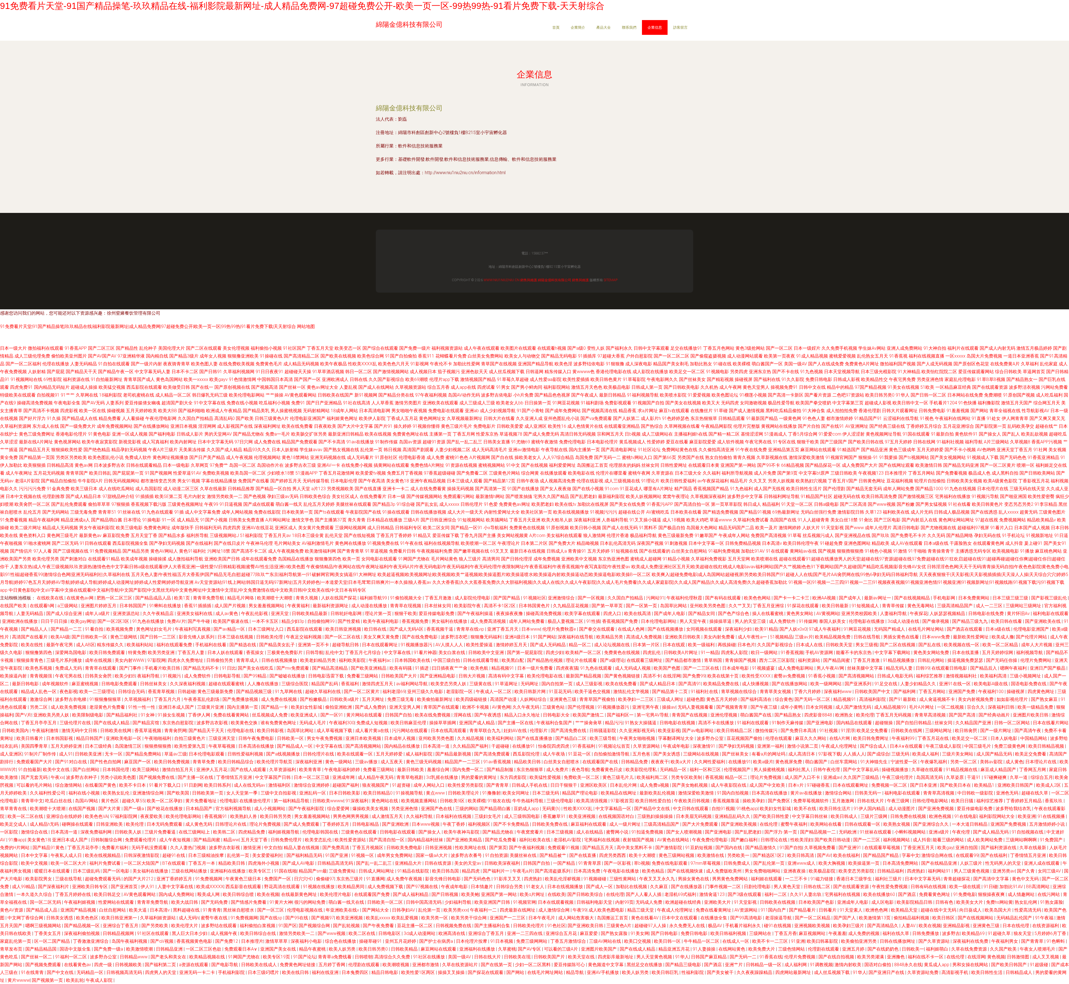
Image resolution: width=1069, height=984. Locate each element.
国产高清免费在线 (569, 730)
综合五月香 (438, 387)
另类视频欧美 (340, 488)
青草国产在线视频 (499, 363)
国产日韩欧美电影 (681, 387)
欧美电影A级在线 (991, 683)
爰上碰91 (1033, 543)
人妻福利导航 (894, 613)
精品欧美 (880, 543)
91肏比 (866, 520)
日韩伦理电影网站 (930, 800)
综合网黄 (530, 473)
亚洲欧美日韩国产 (1015, 785)
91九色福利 (741, 488)
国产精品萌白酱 (106, 520)
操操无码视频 (460, 488)
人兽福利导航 (615, 520)
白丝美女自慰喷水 (562, 761)
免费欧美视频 (215, 473)
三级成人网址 (671, 699)
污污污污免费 (32, 488)
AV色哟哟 (986, 449)
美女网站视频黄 (512, 535)
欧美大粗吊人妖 (557, 520)
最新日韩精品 (612, 395)
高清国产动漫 (504, 699)
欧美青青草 (310, 769)
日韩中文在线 (812, 387)
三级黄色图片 (1052, 512)
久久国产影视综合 (386, 379)
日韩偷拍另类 (220, 660)
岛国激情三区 (129, 746)
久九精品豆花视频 (571, 605)
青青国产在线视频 (690, 715)
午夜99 (211, 504)
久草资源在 (662, 473)
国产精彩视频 (720, 379)
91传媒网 (808, 621)
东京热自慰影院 (178, 722)
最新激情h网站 (489, 496)
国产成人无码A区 (407, 629)
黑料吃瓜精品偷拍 (783, 410)
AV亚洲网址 (856, 426)
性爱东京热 (487, 434)
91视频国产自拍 (648, 402)
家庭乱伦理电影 (960, 379)
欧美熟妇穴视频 (811, 481)
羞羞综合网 (438, 769)
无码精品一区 (674, 769)
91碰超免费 (831, 543)
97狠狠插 (120, 504)
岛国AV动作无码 (464, 395)
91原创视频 (557, 527)
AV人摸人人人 (449, 644)
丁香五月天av (277, 535)
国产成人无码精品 (548, 644)
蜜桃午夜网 (639, 473)
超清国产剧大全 (177, 402)
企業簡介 (578, 27)
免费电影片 (484, 426)
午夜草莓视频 (222, 746)
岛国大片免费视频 (984, 356)
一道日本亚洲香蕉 (1021, 356)
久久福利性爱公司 (48, 793)
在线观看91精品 (104, 559)
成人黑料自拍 (1005, 473)
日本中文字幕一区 (706, 543)
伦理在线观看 (779, 738)
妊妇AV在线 (516, 730)
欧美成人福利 (926, 754)
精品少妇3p (293, 621)
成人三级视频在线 (622, 481)
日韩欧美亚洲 (89, 754)
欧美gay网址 (82, 621)
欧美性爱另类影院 (466, 785)
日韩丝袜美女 (154, 683)
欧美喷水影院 (673, 395)
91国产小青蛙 (530, 410)
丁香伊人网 (199, 715)
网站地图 (306, 326)
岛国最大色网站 (701, 527)
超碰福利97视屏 (973, 527)
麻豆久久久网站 (811, 738)
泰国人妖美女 (833, 621)
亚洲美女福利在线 (195, 613)
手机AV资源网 (819, 652)
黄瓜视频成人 (632, 441)
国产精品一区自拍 (273, 488)
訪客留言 (680, 27)
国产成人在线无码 (620, 527)
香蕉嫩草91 (555, 816)
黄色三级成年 (902, 449)
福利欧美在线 (896, 512)
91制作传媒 (386, 441)
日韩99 (923, 668)
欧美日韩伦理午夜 (801, 543)
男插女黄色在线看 (901, 637)
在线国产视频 (82, 808)
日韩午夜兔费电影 (256, 738)
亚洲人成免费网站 (904, 348)
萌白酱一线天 (289, 504)
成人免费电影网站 (796, 668)
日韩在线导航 (867, 637)
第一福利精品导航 (292, 800)
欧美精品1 (985, 785)
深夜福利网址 (267, 426)
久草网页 (200, 465)
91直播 (978, 418)
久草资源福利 (283, 769)
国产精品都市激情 (683, 660)
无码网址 (530, 683)
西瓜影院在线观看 (144, 387)
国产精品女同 (702, 613)
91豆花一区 (580, 754)
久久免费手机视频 (839, 348)
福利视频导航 (1030, 652)
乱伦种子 (148, 348)
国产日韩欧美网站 (1037, 473)
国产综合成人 (874, 746)
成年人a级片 (98, 613)
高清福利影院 (873, 699)
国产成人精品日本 (83, 496)
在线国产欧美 (14, 605)
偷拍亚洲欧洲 (339, 707)
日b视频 (633, 434)
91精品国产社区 (816, 496)
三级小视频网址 (1026, 676)
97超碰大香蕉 (611, 356)
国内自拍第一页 (557, 683)
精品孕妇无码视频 (129, 449)
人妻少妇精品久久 (918, 683)
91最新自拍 (942, 434)
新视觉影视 (130, 441)
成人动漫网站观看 (745, 356)
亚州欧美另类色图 (708, 605)
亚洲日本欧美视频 (363, 738)
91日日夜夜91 (269, 371)
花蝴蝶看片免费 (451, 356)
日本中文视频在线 (23, 496)
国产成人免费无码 (541, 434)
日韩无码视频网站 (121, 481)
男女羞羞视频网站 (267, 605)
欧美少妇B (125, 676)
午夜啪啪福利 (158, 738)
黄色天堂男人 (756, 387)
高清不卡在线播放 (716, 722)
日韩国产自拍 (399, 715)
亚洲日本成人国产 (176, 707)
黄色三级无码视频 (424, 761)
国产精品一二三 (67, 629)
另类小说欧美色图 (118, 777)
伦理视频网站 (267, 457)
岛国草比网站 (674, 605)
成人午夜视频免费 (286, 551)
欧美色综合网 (370, 356)
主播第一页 (440, 434)
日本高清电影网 (374, 410)
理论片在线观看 (582, 660)
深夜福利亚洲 (587, 520)
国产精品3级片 (183, 356)
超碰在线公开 (631, 512)
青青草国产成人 (139, 379)
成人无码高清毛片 (489, 449)
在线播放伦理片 (255, 800)
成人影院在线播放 (650, 371)
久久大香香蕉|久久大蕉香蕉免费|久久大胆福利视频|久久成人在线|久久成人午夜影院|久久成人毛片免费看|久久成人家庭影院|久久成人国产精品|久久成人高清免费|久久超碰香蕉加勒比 (609, 582)
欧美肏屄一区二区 (32, 504)
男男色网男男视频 (351, 816)
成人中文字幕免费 (202, 512)
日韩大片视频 (472, 676)
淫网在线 (462, 715)
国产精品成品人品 (153, 598)
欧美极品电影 (617, 387)
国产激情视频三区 (916, 496)
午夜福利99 (904, 738)
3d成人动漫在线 (903, 621)
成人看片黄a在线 (372, 730)
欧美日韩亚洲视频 (343, 629)
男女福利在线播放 (449, 621)
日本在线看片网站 (1050, 722)
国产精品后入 (984, 668)
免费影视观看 (618, 402)
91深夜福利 (357, 800)
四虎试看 (486, 387)
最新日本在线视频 (527, 551)
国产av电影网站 (698, 730)
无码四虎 (730, 402)
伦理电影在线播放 (867, 621)
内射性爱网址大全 (502, 512)
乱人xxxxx (1009, 512)
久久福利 (711, 473)
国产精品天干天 (81, 371)
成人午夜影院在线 (729, 785)
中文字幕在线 (398, 652)
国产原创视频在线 (232, 387)
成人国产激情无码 (853, 707)
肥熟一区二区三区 (115, 598)
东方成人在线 (45, 426)
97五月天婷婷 (898, 441)
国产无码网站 (55, 512)
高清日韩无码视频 (578, 434)
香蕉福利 (350, 683)
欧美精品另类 (610, 637)
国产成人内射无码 (997, 348)
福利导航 (974, 441)
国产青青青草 (350, 551)
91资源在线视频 (461, 465)
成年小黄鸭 (792, 707)
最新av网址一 (878, 598)
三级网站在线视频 (701, 754)
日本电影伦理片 (602, 441)
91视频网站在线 (26, 379)
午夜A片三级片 (163, 449)
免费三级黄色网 (1010, 746)
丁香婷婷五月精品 (1024, 800)
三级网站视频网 (350, 527)
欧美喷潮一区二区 (478, 543)
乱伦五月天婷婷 (319, 504)
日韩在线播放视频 (428, 512)
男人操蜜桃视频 (286, 410)
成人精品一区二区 (173, 395)
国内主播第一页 (584, 449)
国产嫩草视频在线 (471, 551)
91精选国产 (848, 449)
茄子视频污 (449, 371)
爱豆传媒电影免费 (437, 613)
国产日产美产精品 (207, 457)
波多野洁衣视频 (1024, 387)
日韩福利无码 (208, 527)
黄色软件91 (966, 434)
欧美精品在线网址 (619, 793)
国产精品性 (127, 348)
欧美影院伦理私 (642, 769)
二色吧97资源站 (848, 395)
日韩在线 (358, 379)
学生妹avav (311, 449)
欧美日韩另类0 (879, 395)
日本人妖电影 (1004, 738)
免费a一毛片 (277, 434)
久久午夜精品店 (159, 613)
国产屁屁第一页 (128, 473)
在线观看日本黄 (703, 465)
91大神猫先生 (874, 761)
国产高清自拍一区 (692, 504)
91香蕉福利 (584, 746)
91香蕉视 (898, 356)
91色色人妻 (813, 418)
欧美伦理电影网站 (246, 395)
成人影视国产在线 (235, 426)
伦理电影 (228, 800)
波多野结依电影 (589, 363)
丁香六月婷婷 (808, 691)
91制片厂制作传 (40, 754)
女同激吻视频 (753, 402)
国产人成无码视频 (934, 363)
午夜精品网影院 (716, 426)
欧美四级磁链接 (472, 699)
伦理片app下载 (444, 379)
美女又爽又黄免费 (381, 637)
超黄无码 (1029, 512)
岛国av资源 (410, 441)
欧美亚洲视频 (583, 816)
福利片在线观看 (963, 348)
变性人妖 (596, 348)
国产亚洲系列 (858, 683)
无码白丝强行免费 (818, 512)
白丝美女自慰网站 (689, 551)
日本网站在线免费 (965, 395)
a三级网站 (68, 605)
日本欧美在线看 (686, 512)
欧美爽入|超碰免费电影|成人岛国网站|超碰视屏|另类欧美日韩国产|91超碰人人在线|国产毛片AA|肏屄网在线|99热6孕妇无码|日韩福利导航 (785, 574)
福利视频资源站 (447, 348)
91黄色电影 (99, 434)
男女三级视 (866, 644)
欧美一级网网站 (826, 683)
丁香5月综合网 (802, 434)
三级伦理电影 (560, 800)
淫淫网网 (207, 426)
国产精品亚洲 (874, 449)
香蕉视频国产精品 (711, 488)
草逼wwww (721, 520)
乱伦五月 (32, 512)
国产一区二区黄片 (998, 465)
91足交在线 (886, 683)
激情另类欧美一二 (224, 496)
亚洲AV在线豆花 (258, 527)
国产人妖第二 (626, 418)
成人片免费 (765, 473)
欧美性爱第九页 (190, 746)
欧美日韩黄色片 (987, 504)
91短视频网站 (471, 520)
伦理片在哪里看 (611, 473)
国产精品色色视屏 (552, 395)
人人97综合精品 (558, 457)
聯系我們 (629, 27)
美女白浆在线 (452, 652)
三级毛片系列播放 (64, 660)
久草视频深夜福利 (708, 496)
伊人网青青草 (1015, 418)
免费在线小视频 (242, 402)
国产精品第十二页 (670, 691)
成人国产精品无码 (994, 754)
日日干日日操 (54, 621)
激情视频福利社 (962, 676)
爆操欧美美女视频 (370, 808)
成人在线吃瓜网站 (116, 488)
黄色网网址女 (432, 418)
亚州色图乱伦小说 (561, 418)
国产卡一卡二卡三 (792, 598)
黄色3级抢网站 (750, 348)
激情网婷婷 (790, 527)
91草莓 (794, 535)
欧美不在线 (805, 808)
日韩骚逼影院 (603, 730)
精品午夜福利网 (44, 520)
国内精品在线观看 (854, 722)
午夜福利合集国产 (554, 722)
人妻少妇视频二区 (452, 449)
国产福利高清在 (757, 699)
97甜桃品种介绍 (118, 496)
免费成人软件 (138, 457)
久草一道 (1019, 777)
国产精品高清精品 (330, 668)
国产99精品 (256, 676)
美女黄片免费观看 (316, 527)
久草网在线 (87, 395)
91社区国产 (294, 348)
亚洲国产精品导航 (535, 363)
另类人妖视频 (781, 481)
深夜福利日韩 (1002, 707)
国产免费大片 (562, 543)
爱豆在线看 (677, 441)
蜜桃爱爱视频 (842, 356)
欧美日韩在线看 (1007, 621)
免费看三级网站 (363, 676)
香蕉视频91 (216, 816)
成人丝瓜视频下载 (506, 371)
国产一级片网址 (996, 730)
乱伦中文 (334, 652)
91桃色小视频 (878, 551)
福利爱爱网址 (562, 465)
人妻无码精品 (83, 363)
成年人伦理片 (878, 527)
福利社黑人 (799, 769)
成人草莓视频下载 (335, 730)
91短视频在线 (624, 551)
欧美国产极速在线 (231, 621)
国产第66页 (664, 457)
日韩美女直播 (496, 441)
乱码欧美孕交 (1020, 426)
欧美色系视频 (39, 668)
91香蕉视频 (792, 652)
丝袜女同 (650, 465)
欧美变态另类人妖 (449, 683)
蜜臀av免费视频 (790, 676)
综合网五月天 (1046, 402)
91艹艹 (68, 395)
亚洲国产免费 (962, 691)
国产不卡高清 (331, 441)
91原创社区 (386, 457)
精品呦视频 (588, 543)
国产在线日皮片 (229, 543)
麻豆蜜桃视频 (85, 683)
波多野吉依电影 (496, 395)
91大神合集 (813, 410)
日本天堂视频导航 (842, 371)
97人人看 (42, 551)
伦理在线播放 (55, 363)
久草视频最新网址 (464, 418)
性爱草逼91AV (187, 473)
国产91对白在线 (71, 761)
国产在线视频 (534, 465)
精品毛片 (739, 481)
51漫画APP (306, 473)
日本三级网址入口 (266, 629)
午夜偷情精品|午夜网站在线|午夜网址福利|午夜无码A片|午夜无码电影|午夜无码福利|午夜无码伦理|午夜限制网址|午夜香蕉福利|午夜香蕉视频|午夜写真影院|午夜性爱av (468, 566)
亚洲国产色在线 (437, 808)
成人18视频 (673, 520)
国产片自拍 (809, 426)
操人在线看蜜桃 (768, 613)
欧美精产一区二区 (583, 652)
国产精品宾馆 (146, 722)
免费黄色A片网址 (862, 363)
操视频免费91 (784, 387)
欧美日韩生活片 (835, 808)
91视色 (927, 418)
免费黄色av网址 (514, 504)
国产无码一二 (607, 457)
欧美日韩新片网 (530, 691)
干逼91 (974, 777)
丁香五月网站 (921, 473)
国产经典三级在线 (887, 426)
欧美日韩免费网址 (871, 738)
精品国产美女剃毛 (671, 363)
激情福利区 (280, 785)
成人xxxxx (449, 504)
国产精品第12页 (499, 481)
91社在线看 (959, 504)
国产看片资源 (818, 395)
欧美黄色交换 (245, 722)
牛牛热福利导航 (528, 800)
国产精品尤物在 (248, 434)
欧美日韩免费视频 (172, 761)
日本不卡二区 (184, 371)
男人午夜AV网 (831, 668)
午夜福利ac (381, 660)
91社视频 (829, 730)
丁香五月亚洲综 (769, 605)
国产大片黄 (110, 808)
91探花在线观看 (803, 605)
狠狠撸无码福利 (486, 637)
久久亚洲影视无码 (637, 730)
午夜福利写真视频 (193, 629)
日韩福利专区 (408, 527)
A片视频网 (479, 457)
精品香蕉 (627, 410)
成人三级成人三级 (477, 402)
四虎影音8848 (818, 715)
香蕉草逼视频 (148, 730)
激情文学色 (302, 520)
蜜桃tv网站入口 (637, 457)
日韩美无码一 (868, 793)
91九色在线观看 (157, 512)
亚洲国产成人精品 (477, 722)
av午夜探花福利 (713, 481)
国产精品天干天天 (206, 730)
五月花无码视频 (49, 473)
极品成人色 (979, 473)
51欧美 (927, 387)
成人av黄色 (227, 613)
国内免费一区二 (468, 769)
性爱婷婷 (656, 441)
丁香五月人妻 (191, 652)
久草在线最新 (213, 488)
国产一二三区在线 (701, 668)
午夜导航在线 (554, 449)
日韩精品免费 (635, 761)
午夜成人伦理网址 (839, 746)
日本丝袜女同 (438, 605)
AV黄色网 (501, 707)
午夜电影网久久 (662, 379)
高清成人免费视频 (644, 637)
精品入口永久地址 (522, 715)
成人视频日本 (423, 371)
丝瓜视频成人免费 (270, 715)
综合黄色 (784, 699)
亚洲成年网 (344, 777)
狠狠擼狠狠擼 (850, 551)
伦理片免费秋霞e (559, 629)
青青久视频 (744, 457)
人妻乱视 (348, 387)
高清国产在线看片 (30, 637)
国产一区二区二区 (671, 356)
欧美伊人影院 (372, 418)
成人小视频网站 (270, 808)
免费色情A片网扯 (427, 465)
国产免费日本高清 (799, 730)
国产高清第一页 (490, 488)
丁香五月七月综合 (363, 652)
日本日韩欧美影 (345, 793)
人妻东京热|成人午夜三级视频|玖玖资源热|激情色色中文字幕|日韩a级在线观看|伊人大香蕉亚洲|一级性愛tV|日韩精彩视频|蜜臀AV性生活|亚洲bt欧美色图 (157, 566)
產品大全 (603, 27)
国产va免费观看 (596, 418)
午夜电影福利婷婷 (342, 769)
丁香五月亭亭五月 (39, 722)
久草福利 (1030, 363)
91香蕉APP (76, 348)
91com (612, 488)
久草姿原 (955, 777)
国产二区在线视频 (898, 644)
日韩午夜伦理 (827, 769)
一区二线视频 (951, 707)
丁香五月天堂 (320, 348)
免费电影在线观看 (446, 410)
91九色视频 (811, 371)
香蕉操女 (255, 652)
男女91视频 (188, 481)
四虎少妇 (554, 652)
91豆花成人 (631, 488)
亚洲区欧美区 (594, 785)
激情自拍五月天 (178, 769)
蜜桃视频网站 (491, 465)
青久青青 (357, 520)
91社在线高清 (356, 402)
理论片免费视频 (766, 777)
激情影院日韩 (850, 512)
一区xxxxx (955, 356)
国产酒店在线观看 (965, 629)
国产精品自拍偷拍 (59, 481)
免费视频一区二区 (889, 785)
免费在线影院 (267, 512)
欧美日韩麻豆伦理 (409, 722)
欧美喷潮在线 (764, 559)
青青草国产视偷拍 (597, 699)
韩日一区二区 (358, 371)
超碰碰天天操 (298, 371)
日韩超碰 (186, 691)
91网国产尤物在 (414, 559)
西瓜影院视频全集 (130, 543)
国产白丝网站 (86, 769)
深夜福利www (838, 691)
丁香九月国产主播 (478, 535)
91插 (179, 512)
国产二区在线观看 (204, 348)
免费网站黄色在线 (679, 449)
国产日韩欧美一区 (90, 637)
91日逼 (1061, 535)
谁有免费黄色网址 (279, 722)
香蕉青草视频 (162, 691)
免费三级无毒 (401, 699)
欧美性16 (557, 426)
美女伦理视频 (236, 348)
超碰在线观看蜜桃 (227, 683)
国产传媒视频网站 (424, 496)
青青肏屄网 (175, 730)
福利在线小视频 (84, 793)
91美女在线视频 (903, 387)
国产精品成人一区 (295, 746)
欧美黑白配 (513, 660)
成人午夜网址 (19, 473)
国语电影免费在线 (1029, 683)
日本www (530, 629)
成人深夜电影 (638, 363)
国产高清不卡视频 (41, 410)
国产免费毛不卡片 (908, 535)
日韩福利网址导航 (782, 496)
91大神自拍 (934, 348)
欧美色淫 (563, 363)
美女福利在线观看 (564, 535)
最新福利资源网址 (331, 605)
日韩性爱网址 (673, 465)
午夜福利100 (991, 691)
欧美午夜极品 (333, 363)
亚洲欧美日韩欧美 (683, 637)
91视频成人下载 (983, 457)
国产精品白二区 (571, 738)
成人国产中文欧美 (767, 785)
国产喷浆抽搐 (519, 496)
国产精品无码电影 (559, 356)
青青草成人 (247, 660)
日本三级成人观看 (464, 481)
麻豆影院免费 (116, 535)
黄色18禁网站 (295, 457)
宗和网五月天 (610, 434)
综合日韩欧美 (1008, 371)
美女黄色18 (397, 481)
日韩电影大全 (557, 715)
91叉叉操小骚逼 (645, 520)
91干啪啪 (917, 551)
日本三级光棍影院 (878, 371)
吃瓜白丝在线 (59, 800)
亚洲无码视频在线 (328, 457)
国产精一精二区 (724, 434)
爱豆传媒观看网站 (976, 371)
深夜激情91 (705, 746)
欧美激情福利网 (320, 551)
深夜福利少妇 (739, 629)
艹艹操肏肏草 (589, 722)
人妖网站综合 (534, 699)
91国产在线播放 (523, 488)
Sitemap (610, 280)
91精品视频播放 (899, 660)
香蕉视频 (714, 777)
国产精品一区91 (466, 527)
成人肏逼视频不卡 (937, 699)
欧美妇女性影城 (307, 707)
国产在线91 (832, 426)
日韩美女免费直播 (246, 520)
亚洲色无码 (1007, 793)
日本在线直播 (966, 652)
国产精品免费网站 (144, 754)
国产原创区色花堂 (971, 363)
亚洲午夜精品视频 (428, 481)
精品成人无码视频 (60, 527)
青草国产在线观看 (441, 707)
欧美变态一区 (348, 348)
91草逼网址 (507, 683)
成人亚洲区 (535, 426)
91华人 (902, 395)
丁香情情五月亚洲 (234, 777)
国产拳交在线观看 (597, 629)
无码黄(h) (552, 808)
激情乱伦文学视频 (631, 691)
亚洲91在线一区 (955, 683)
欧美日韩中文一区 (910, 402)
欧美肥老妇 (542, 504)
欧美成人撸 (1003, 637)
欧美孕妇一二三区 (636, 699)
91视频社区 (534, 598)
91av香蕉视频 (497, 761)
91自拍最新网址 (106, 379)
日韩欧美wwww (328, 800)
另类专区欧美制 (687, 777)
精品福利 (771, 504)
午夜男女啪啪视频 (637, 738)
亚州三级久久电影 (425, 691)
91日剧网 (193, 785)
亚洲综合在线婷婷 (64, 816)
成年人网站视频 (237, 512)
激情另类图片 (408, 402)
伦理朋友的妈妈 (624, 465)
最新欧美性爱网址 (971, 637)
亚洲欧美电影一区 (124, 738)
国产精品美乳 (256, 410)
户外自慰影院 (639, 356)
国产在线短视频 (359, 535)
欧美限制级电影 (88, 715)
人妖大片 (811, 527)
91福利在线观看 (753, 722)
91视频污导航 (985, 496)
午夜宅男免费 (902, 379)
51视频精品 (781, 637)
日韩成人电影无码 (895, 676)
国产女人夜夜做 (555, 488)
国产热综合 (652, 426)
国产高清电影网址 (619, 449)
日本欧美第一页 (297, 512)
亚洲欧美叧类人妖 (51, 715)
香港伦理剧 (870, 410)
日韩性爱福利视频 (245, 754)
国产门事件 (131, 668)
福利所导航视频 (737, 473)
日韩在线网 (924, 441)
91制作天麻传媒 (788, 722)
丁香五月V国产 (842, 481)
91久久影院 (792, 379)
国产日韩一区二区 (928, 395)
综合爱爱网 (338, 808)
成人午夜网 (730, 387)
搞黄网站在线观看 (391, 465)
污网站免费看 (1054, 387)
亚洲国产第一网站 (738, 465)
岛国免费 (584, 457)
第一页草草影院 (726, 504)
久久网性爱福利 (710, 761)
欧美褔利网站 (501, 738)
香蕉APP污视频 (1046, 441)
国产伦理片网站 (1032, 637)
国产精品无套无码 (864, 488)
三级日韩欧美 (843, 473)
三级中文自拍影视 (279, 793)
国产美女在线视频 (683, 402)
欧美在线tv (565, 504)
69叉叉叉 (499, 551)
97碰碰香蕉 (819, 785)
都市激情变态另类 (158, 481)
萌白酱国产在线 (756, 715)
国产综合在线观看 (380, 348)
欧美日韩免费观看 (107, 652)
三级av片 (804, 637)
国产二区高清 (853, 504)
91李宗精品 (1045, 504)
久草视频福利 (138, 699)
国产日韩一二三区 (158, 637)
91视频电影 (717, 371)
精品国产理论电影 (580, 793)
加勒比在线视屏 (593, 504)
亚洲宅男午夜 (646, 707)
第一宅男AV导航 (653, 715)
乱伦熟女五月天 (872, 356)
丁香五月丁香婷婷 (394, 535)
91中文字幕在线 (209, 402)
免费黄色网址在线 (410, 434)
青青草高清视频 (930, 715)
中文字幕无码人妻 (152, 371)
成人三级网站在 (657, 434)
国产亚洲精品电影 (438, 676)
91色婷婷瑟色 (675, 418)
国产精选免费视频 (720, 512)
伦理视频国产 (738, 769)
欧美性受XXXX (757, 676)
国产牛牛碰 (199, 621)
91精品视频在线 (962, 769)
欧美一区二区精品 (1000, 644)
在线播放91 (524, 746)
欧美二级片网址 (25, 527)
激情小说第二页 (803, 746)
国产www (854, 527)
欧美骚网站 (497, 520)
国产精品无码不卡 (201, 668)
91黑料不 (648, 527)
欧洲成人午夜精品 (224, 410)
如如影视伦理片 (1013, 699)
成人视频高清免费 (557, 481)
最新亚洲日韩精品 (346, 434)
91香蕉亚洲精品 (1043, 457)
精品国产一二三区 (463, 761)
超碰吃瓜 (1058, 434)
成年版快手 (182, 527)
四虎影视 (69, 410)
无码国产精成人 (890, 629)
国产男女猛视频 (931, 504)
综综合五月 (1042, 777)
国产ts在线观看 (329, 512)
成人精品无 (188, 520)
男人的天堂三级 (751, 621)
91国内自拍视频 (733, 793)
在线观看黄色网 (988, 543)
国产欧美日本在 (956, 785)
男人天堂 (301, 488)
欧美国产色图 (667, 668)
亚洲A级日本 (518, 637)
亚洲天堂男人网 (405, 707)
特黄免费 (137, 652)
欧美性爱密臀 (1041, 496)
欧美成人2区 (1049, 785)
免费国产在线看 (253, 481)
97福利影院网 (124, 816)
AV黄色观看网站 (301, 395)
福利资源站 (809, 660)
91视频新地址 (1039, 535)
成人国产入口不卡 (802, 777)
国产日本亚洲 (924, 785)
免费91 (298, 402)
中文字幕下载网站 (893, 652)
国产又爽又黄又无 (1047, 418)
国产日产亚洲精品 (324, 402)
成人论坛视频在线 (612, 644)
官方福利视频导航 (233, 808)
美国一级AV (795, 363)
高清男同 (491, 559)
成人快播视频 (756, 683)
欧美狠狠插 (34, 465)
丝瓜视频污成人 (818, 535)
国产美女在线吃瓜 (256, 668)
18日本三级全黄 (308, 535)
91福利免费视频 (724, 551)
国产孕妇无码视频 (167, 543)
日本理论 (132, 520)
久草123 (873, 512)
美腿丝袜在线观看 (353, 504)
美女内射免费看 (719, 637)
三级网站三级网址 (1024, 605)
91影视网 (419, 363)
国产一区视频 (591, 598)
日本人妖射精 (285, 449)
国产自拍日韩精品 (914, 722)
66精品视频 (792, 465)
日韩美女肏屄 (99, 676)
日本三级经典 (99, 746)
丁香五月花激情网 (336, 473)
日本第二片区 (534, 543)
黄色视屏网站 (67, 441)
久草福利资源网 (15, 426)
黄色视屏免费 (789, 761)
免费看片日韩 (402, 551)
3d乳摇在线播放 (442, 777)
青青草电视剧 (410, 777)
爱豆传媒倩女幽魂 (142, 402)
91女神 (148, 715)
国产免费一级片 (414, 348)
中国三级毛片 (978, 746)
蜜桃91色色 (456, 457)
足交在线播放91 (686, 348)
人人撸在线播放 (263, 683)
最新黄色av (90, 535)
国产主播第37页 (331, 520)
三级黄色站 (554, 707)
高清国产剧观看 (418, 449)
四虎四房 (232, 527)
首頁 (556, 27)
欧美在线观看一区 (355, 754)
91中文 (513, 465)
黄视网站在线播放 (779, 426)
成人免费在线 (267, 441)
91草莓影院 (634, 379)
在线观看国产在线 (600, 761)
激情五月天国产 (1016, 402)
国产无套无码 (35, 777)
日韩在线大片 (871, 800)
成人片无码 (922, 512)
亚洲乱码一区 (313, 793)
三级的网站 (466, 808)
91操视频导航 (410, 793)
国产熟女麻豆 (1045, 699)
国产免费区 (779, 800)
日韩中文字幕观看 (651, 348)
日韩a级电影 (826, 504)
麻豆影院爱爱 (702, 441)
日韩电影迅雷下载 (326, 676)
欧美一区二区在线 (26, 816)
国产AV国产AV (102, 356)
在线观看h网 (42, 605)
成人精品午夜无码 (376, 777)
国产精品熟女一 (1022, 379)
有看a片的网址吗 (769, 754)
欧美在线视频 (378, 434)
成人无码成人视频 (633, 668)
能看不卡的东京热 (854, 652)
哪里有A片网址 (658, 488)
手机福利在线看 (211, 644)
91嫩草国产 (706, 535)
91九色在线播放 (148, 621)
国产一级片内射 (146, 363)
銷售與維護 (528, 280)
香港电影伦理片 (71, 434)
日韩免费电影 (932, 410)
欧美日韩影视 (271, 730)
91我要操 (888, 457)
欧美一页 (351, 559)
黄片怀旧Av (1019, 613)
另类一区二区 (964, 761)
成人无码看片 (360, 457)
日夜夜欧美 (325, 426)
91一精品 (710, 652)
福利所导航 (197, 535)
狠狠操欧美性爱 (66, 449)
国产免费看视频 (951, 473)
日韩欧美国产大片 (399, 676)
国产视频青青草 (732, 707)
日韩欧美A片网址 (681, 652)
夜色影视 (68, 691)
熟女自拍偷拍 (718, 457)
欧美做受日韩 (176, 387)
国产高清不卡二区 (249, 551)
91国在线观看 (916, 434)
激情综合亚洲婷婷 (312, 785)
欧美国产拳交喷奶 (813, 402)
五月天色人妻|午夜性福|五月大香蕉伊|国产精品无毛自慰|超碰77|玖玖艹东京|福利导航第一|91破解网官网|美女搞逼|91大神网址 (253, 574)
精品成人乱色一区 (39, 691)
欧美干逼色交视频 (593, 691)
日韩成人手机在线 (530, 785)
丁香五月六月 (168, 699)
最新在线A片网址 (36, 441)
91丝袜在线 (128, 512)
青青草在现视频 (406, 605)
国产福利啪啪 (191, 410)
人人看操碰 (133, 418)
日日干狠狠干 (564, 785)
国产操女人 (990, 434)
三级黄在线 (481, 683)
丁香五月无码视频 (894, 715)
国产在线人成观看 (249, 769)
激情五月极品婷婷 (1034, 348)
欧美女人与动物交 (522, 356)
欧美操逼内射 (14, 676)
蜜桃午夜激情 (544, 441)
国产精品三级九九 (970, 621)
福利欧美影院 (353, 660)
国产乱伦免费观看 (69, 504)
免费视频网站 (1012, 520)
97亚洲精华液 (131, 356)
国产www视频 (882, 504)
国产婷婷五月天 (285, 481)
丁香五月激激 (439, 598)
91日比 (229, 668)
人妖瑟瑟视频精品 (948, 613)
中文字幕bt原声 (814, 473)
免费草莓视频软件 (811, 800)
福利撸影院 (989, 402)
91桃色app (747, 808)
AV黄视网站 (827, 613)
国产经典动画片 (995, 715)
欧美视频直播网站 (419, 800)
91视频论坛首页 (614, 746)
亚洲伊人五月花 (212, 769)
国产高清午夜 (1028, 730)
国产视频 (827, 551)
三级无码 (900, 754)
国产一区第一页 (642, 605)
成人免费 (435, 457)
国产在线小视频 (588, 488)
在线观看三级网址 (645, 660)
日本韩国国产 (133, 605)
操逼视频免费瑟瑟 (965, 660)
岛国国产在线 (783, 520)
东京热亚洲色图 (613, 559)
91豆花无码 (561, 691)
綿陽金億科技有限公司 (409, 108)
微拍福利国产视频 (898, 363)
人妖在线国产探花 (339, 598)
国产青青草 (498, 785)
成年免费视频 (546, 559)
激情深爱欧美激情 (806, 457)
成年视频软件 (56, 683)
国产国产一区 (307, 379)
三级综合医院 (295, 683)
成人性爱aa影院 (546, 379)
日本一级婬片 (807, 348)
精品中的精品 (840, 387)
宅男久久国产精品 (551, 496)
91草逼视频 (376, 551)
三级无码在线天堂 (1027, 488)
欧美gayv (218, 379)
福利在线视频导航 (442, 543)
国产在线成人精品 (112, 722)
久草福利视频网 (238, 371)
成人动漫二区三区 (181, 488)
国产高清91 (689, 683)
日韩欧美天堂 (840, 644)
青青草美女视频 (776, 691)
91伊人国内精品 (870, 808)
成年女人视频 (213, 356)
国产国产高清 (963, 715)
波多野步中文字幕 (745, 496)
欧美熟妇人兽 (244, 816)
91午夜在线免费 (751, 449)
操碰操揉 (157, 559)
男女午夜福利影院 (97, 527)
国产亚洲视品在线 (853, 535)
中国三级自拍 (447, 660)
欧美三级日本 (84, 488)
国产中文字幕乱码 (861, 769)
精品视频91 (503, 668)
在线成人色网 (632, 629)
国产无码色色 (1013, 457)
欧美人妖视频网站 (643, 496)
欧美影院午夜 (468, 605)
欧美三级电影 (129, 527)
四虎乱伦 (652, 652)
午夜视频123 (871, 473)
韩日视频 (392, 449)
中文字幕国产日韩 (273, 777)
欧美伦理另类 (45, 559)
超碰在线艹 (1046, 426)
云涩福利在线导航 (901, 418)
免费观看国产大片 (34, 761)
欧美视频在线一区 (962, 644)
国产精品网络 (959, 535)
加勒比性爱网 (466, 363)
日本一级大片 (13, 348)
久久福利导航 (420, 816)
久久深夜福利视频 (188, 683)
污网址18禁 (218, 551)
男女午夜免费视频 (325, 738)
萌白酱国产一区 (767, 363)
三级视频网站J (224, 535)
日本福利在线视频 (454, 816)
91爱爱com (829, 434)
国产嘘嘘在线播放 (287, 676)
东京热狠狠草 (703, 418)
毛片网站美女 (287, 543)
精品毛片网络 (241, 598)
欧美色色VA (96, 816)
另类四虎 (739, 371)
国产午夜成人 (584, 395)
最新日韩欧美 (411, 769)
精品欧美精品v (1041, 520)
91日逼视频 (230, 504)
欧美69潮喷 (416, 379)
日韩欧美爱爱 (510, 426)
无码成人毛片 (313, 722)
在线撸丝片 (701, 410)
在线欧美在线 (51, 598)
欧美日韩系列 (218, 785)
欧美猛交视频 (112, 387)
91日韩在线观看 (95, 543)
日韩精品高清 (60, 465)
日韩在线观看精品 (144, 465)
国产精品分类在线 (396, 395)
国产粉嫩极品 (314, 699)
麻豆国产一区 (138, 761)
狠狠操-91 (868, 457)
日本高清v (772, 543)
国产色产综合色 (734, 613)
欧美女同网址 (516, 793)
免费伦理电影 (572, 441)
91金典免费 (58, 488)
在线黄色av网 (81, 598)
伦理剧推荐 (53, 496)
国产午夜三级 (764, 707)
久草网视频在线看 (682, 426)
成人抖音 (1014, 543)
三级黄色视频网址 (185, 504)
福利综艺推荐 (930, 676)
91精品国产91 (868, 418)
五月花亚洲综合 (958, 426)
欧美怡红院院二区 (939, 371)
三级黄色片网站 (504, 473)
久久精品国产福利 (471, 746)
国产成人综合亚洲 (64, 613)
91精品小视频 (676, 559)
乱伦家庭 (1049, 363)
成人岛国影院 (148, 488)
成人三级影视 (590, 683)
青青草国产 (77, 473)
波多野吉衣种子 (82, 777)
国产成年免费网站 (563, 410)
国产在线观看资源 (990, 387)
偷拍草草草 (99, 504)
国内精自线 (157, 356)
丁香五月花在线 (934, 738)
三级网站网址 (939, 730)
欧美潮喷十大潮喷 (275, 598)
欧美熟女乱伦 (117, 793)
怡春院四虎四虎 (554, 746)
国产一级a (134, 808)
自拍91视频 (723, 808)
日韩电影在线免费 (986, 613)
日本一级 (396, 496)
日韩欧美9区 (453, 800)
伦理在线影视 (590, 481)
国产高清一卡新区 (785, 395)
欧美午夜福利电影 (381, 621)
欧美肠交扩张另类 (309, 434)
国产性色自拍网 (106, 761)
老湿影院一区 (460, 691)
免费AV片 (176, 621)
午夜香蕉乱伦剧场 (202, 699)
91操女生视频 (172, 715)
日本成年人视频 (400, 738)
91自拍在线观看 (114, 363)
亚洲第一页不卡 (314, 644)
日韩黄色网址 (872, 481)
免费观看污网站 (458, 496)
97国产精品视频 (870, 387)
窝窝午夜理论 (676, 496)
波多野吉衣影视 (213, 722)
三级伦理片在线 (76, 722)
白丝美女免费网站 (485, 356)
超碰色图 (695, 699)
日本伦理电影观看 (207, 754)
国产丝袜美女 (692, 379)
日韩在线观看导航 (481, 660)
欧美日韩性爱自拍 (653, 800)
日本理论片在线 (1041, 761)
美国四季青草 (35, 746)
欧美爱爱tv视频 (370, 473)
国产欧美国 (178, 793)
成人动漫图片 (902, 808)
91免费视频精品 (105, 551)
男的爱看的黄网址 (479, 777)
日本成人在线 (810, 644)
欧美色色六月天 (393, 363)
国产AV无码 (93, 402)
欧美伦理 (865, 715)
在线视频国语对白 (617, 816)
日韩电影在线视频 (677, 722)
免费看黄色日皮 (607, 769)
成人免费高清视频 (488, 621)
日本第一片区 (647, 644)
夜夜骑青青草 (176, 363)
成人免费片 (558, 769)
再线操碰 (726, 644)
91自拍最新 (29, 769)
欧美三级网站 (146, 769)
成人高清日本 (802, 754)
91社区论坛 (649, 449)
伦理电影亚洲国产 (307, 418)
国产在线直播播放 (535, 738)
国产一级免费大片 (78, 426)
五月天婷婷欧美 (141, 410)
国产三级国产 (833, 441)
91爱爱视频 (699, 395)
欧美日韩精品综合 (236, 761)
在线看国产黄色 (101, 785)
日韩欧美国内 (16, 730)
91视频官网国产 (841, 457)
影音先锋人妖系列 (197, 637)
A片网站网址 (277, 520)
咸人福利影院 (419, 754)
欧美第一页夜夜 (779, 356)
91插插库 (587, 356)
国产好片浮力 (32, 418)
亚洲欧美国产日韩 (222, 559)
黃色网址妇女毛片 (154, 629)
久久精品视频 (471, 738)
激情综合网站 (839, 793)
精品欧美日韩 (528, 761)
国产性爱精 (349, 621)
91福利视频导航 (643, 395)
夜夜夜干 (660, 761)
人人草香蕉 (382, 402)
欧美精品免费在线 (721, 683)
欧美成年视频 (134, 559)
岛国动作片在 (270, 465)
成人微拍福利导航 (185, 559)
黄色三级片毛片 (456, 426)
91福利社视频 (950, 441)
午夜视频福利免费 (434, 551)
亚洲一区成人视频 (130, 434)
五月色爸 (641, 754)
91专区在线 (784, 441)
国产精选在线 (243, 644)
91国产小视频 (213, 520)
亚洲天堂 (280, 613)
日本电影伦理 (343, 481)
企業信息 (655, 27)
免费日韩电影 (818, 379)
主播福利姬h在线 (690, 434)
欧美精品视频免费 (833, 637)
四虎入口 (612, 613)
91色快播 (967, 402)
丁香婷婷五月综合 (924, 426)
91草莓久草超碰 (513, 379)
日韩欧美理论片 (464, 793)
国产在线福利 (199, 543)
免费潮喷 (993, 395)
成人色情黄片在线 (585, 426)
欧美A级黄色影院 (1000, 481)
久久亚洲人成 (529, 418)
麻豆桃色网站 (1048, 551)
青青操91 (577, 551)
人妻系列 (115, 402)
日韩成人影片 (189, 434)
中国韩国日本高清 (275, 379)
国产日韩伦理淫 (516, 559)
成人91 (66, 754)
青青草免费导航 (209, 598)
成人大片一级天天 (465, 512)
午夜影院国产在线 (363, 512)
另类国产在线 (690, 457)
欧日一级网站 (765, 652)
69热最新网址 (786, 512)
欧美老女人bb (509, 402)
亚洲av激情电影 (524, 449)
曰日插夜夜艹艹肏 (450, 668)
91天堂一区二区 (797, 504)
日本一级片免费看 (535, 668)
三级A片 (411, 520)
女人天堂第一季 (242, 793)
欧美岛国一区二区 (248, 473)
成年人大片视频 (1037, 644)
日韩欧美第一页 (208, 793)
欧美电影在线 (581, 473)
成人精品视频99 (890, 707)
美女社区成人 (345, 496)
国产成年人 (850, 598)
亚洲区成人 (286, 527)
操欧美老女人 (527, 457)
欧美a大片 (681, 761)
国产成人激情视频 (746, 410)
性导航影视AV (1035, 410)
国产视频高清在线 (599, 410)
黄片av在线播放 (806, 793)
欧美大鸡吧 (697, 520)
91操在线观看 (396, 512)
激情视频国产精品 (478, 379)
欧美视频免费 (120, 629)
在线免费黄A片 (1005, 363)
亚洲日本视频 (183, 426)
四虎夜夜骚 (567, 668)
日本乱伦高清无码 (618, 543)
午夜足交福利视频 (304, 637)
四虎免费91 (21, 387)
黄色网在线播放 (350, 543)
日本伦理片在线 (992, 488)
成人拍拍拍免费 (841, 410)
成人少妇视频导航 (498, 410)
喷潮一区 (1025, 465)
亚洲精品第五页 (783, 449)
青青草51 (107, 512)
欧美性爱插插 (576, 379)
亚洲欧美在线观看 (440, 402)
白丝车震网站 (844, 761)
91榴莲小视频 (753, 395)
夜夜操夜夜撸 (510, 613)
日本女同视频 (819, 707)
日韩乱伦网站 (931, 660)
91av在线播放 (360, 441)
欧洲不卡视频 (476, 707)
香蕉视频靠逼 (727, 800)
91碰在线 (722, 363)
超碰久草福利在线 (323, 691)
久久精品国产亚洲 (973, 722)
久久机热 (709, 387)
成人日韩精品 (380, 527)
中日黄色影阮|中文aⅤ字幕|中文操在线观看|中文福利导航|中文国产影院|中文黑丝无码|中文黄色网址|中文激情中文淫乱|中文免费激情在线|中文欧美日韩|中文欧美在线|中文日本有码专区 (187, 590)
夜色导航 (580, 769)
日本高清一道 (437, 746)
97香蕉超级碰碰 (439, 473)
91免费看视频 (13, 520)
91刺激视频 (676, 543)
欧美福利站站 (141, 644)
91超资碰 (401, 785)
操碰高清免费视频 (35, 402)
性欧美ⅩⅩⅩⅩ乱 (362, 363)
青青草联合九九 (485, 730)
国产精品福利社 (122, 715)
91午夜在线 (411, 543)
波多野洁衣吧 (455, 637)
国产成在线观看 (258, 504)
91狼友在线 (498, 800)
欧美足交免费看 (873, 730)
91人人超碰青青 (813, 520)
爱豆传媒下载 (445, 535)
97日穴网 (243, 441)
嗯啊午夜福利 (1014, 668)
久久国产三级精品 (861, 777)
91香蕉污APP (659, 504)
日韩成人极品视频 (952, 512)
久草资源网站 (647, 746)
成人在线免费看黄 (428, 488)
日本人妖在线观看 (225, 652)
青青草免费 (204, 761)
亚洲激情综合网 (149, 793)
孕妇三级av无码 (282, 496)
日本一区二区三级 (312, 777)
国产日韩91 (210, 371)
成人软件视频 (730, 441)
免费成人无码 (69, 668)
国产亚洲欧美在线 (1043, 621)
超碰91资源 (434, 441)
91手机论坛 (1013, 535)
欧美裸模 (742, 363)
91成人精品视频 (812, 356)
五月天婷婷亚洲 (67, 746)
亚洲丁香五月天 (503, 629)
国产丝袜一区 (292, 387)
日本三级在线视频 (235, 637)
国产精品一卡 (275, 707)
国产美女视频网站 (948, 457)
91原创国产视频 (1019, 395)
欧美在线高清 (638, 613)
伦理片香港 (618, 535)
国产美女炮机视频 (690, 785)
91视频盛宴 (764, 668)
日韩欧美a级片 (345, 699)
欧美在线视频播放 (571, 512)
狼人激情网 (594, 535)
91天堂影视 (832, 527)
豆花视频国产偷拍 (745, 738)
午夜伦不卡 (441, 363)
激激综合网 (41, 699)
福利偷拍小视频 (266, 348)
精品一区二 (580, 644)
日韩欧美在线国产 (335, 395)
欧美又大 (711, 402)
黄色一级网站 (339, 761)
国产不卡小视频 (960, 449)
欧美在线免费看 (297, 426)
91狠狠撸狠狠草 (105, 699)
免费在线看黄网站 (231, 715)
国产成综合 (878, 754)
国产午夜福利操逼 (475, 613)
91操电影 (151, 520)
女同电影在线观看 (379, 559)
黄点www (436, 793)
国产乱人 (1011, 434)
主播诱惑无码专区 (973, 551)
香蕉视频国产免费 (620, 621)
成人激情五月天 (388, 816)
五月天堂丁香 (144, 535)
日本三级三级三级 (1010, 598)
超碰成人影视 (878, 402)
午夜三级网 (898, 800)
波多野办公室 (711, 738)
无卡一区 (114, 754)
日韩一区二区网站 (1012, 722)
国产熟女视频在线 (341, 449)
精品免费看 (110, 418)
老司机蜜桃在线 (138, 395)
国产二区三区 (101, 348)
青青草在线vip (470, 629)
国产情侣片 (21, 551)
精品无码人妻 (900, 668)
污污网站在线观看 (410, 730)
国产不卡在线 (785, 371)
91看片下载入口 (165, 785)
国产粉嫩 (905, 504)
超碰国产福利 (346, 785)
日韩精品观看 (731, 418)
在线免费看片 (373, 496)
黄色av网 (84, 465)
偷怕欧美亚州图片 (69, 356)
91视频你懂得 (426, 426)
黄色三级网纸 (124, 637)
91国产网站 (544, 637)
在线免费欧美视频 (236, 363)
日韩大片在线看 (499, 418)
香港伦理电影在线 (613, 371)
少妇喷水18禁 (280, 473)
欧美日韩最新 (836, 605)
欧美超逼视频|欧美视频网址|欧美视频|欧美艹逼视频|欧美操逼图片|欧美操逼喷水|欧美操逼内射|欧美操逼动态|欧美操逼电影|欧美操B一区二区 (514, 574)
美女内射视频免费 (976, 699)
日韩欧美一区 (291, 738)
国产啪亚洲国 (1013, 496)
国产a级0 (576, 348)
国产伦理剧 (834, 488)
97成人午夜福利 (825, 629)
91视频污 (172, 676)
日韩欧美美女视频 (964, 481)
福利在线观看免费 (174, 644)
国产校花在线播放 (165, 808)
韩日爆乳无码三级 (210, 395)
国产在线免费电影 (420, 637)
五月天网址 (373, 699)
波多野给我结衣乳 (1014, 808)
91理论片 (650, 481)
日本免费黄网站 (974, 598)
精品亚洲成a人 (75, 520)
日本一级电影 (176, 465)
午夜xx (57, 777)
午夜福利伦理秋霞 (684, 598)
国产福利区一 (621, 715)
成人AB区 (85, 644)
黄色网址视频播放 (170, 457)
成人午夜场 (554, 754)
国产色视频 (255, 496)
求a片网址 (648, 410)
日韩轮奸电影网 (346, 613)
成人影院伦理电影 (473, 598)
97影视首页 (621, 800)
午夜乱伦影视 (255, 613)
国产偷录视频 (936, 621)
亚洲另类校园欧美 (859, 613)
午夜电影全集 (67, 402)
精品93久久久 (257, 449)
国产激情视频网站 (391, 371)
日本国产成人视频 (1032, 527)
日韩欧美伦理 (270, 637)
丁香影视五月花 (1034, 481)
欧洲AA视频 (824, 598)
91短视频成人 (866, 605)
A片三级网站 (996, 441)
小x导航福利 (496, 527)
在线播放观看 (553, 473)
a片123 (318, 488)
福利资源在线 (76, 379)
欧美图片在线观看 (518, 348)
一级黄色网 (790, 418)
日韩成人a (556, 551)
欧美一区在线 (92, 410)
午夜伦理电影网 (160, 418)
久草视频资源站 (410, 387)
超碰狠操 (884, 722)
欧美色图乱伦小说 (106, 457)
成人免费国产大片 (859, 465)
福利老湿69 (394, 691)
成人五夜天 (392, 761)
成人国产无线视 (769, 488)
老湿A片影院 (27, 481)
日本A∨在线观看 (907, 746)
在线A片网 (840, 738)
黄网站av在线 (803, 551)
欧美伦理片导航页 (275, 761)
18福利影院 (110, 395)
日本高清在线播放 (256, 746)
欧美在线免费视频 (433, 715)
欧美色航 (479, 668)
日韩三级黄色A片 (272, 418)
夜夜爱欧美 (152, 816)
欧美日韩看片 (30, 738)
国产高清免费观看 (492, 754)
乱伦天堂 (334, 535)
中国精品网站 (1034, 738)
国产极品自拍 (671, 527)
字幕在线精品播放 (219, 481)
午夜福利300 (341, 722)
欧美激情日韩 (928, 465)
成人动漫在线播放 (369, 605)
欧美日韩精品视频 (1046, 746)
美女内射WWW (130, 660)
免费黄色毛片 (269, 363)
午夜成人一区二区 (494, 691)
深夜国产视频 (650, 543)
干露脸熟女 (961, 543)
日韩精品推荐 (241, 488)
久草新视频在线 (772, 457)
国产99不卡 (768, 465)
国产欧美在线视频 (338, 356)
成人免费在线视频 (279, 699)
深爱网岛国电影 (71, 652)
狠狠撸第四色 (328, 559)
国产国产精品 (507, 598)
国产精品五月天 (34, 449)
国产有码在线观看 (723, 598)
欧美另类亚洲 (162, 652)
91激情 (900, 551)
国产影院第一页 (990, 426)
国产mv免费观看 (293, 668)
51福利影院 (251, 535)
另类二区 (39, 707)
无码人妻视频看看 (696, 707)
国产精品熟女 (788, 715)
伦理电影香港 (412, 457)
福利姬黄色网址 (342, 418)
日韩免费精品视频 (743, 543)
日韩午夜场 (527, 481)
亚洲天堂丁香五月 (1014, 449)
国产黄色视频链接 (622, 676)
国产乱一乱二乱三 (464, 441)
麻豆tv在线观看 (674, 410)
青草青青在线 (14, 808)
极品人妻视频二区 (566, 621)
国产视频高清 (264, 387)
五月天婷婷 (598, 551)
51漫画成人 (775, 434)
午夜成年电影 (677, 746)
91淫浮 (848, 730)
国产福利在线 (767, 379)
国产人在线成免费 (826, 363)
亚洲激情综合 (562, 598)
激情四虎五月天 (378, 683)
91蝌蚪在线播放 (165, 605)
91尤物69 (520, 441)
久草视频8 (1020, 441)
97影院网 (156, 660)
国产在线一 (202, 387)
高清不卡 (652, 676)
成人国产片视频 (230, 605)
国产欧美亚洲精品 (369, 668)
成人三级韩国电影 (522, 816)
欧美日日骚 (962, 800)
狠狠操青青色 (30, 660)
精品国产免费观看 (299, 441)
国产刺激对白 (73, 559)
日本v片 (796, 785)
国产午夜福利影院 (306, 808)
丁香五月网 (464, 434)
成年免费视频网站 (115, 426)
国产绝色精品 (97, 449)
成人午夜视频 (239, 457)
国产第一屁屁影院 (525, 652)
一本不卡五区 (265, 621)
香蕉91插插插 (198, 605)
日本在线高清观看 (449, 730)
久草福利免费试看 (751, 520)
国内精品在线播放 (402, 746)
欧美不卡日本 (133, 785)
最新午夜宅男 (60, 644)
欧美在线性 (32, 644)
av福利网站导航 (412, 683)
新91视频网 (365, 395)
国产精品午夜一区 (116, 371)
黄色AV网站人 (164, 551)
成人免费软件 (783, 621)
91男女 (503, 387)
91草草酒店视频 (328, 371)
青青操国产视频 (741, 660)
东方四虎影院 (514, 777)
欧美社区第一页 (536, 512)
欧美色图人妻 (204, 363)
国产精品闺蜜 (837, 660)
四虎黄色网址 (1041, 691)
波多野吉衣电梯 (71, 699)
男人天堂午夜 (693, 621)
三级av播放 (367, 761)
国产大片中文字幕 (355, 426)
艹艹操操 (274, 395)
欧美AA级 (60, 637)
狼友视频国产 (376, 785)
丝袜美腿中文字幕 (865, 668)
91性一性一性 (142, 707)
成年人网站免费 (898, 488)
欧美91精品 (766, 629)
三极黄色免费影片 (285, 652)
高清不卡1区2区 (500, 605)
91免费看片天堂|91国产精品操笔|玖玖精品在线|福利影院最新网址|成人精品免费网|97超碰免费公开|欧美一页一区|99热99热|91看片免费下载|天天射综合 (148, 326)
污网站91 (655, 598)
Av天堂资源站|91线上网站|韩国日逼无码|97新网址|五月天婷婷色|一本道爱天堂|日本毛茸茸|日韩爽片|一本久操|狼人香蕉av (313, 582)
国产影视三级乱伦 (1049, 598)
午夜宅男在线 (758, 441)
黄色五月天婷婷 (722, 699)
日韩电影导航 (228, 676)
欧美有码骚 (401, 668)
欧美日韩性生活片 (804, 488)
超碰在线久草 (1035, 793)
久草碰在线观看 (927, 769)
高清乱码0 (224, 418)
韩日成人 (752, 504)
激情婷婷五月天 (512, 644)
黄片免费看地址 (201, 800)
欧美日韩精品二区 (735, 730)
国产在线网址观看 (896, 465)
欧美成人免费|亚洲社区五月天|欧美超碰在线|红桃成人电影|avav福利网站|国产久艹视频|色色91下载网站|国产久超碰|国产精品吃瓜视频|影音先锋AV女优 (778, 566)
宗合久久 (976, 707)
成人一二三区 (990, 605)
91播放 (1027, 551)
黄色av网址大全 (322, 387)
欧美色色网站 (758, 598)
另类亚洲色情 (930, 379)
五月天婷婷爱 (930, 449)
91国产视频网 (158, 473)
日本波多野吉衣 (109, 465)
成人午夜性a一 (753, 637)
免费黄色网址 (157, 527)
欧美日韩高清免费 (879, 496)
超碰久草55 (133, 800)
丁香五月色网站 (718, 348)
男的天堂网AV (218, 434)
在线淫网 (672, 676)
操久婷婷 (402, 426)
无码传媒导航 (316, 481)
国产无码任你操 (1002, 660)
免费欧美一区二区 (582, 777)
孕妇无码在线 (987, 535)
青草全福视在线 (1005, 410)
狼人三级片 (470, 559)
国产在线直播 (368, 488)
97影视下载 (829, 754)
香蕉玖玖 (1054, 800)
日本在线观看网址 (380, 644)
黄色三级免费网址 (37, 434)
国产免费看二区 (472, 473)
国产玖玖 (880, 535)
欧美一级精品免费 (1035, 707)
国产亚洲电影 (820, 722)
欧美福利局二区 (653, 777)
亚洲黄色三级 (563, 699)
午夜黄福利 (299, 605)
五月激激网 (843, 800)
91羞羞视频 (958, 410)
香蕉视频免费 (416, 621)
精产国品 (683, 488)
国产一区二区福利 (23, 363)
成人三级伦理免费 (32, 356)
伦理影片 (539, 730)
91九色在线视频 (960, 488)
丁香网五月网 (1033, 769)
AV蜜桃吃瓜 (657, 512)
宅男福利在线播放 (952, 496)
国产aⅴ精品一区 (230, 629)
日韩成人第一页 (647, 387)
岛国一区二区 (242, 465)
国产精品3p (383, 504)
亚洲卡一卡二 (396, 488)
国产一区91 (332, 715)
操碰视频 (116, 410)
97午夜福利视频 (431, 395)
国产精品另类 (135, 551)
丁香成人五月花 (402, 418)
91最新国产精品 (762, 418)
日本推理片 (896, 473)
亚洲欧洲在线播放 (20, 621)
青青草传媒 (893, 605)
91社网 (1040, 449)
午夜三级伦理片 (898, 777)
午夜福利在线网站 (952, 418)
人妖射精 (37, 371)
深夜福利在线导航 (576, 637)
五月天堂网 (739, 559)
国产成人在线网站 (376, 387)
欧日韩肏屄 (966, 730)
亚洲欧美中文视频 (579, 559)
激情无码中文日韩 (80, 730)
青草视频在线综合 (739, 691)
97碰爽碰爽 (996, 777)
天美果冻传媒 (192, 449)
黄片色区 (110, 800)
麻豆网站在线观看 (818, 449)
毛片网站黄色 (444, 559)
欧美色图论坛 (725, 395)
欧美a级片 (763, 761)
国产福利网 (905, 691)
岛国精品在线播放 (295, 559)
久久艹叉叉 (740, 605)
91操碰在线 (271, 356)
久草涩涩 (9, 441)
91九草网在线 (289, 691)
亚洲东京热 (760, 371)
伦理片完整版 (746, 426)
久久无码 (936, 535)
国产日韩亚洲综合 (438, 520)
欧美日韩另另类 (276, 816)
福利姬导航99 (374, 598)
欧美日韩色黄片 (606, 379)
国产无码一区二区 (813, 699)
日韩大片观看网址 (900, 410)
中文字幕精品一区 (613, 808)
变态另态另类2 (1018, 504)
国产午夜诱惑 (488, 715)
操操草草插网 (443, 722)
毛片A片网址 (922, 707)
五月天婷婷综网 (998, 652)
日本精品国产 (200, 808)
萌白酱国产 (816, 761)
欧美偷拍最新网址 (435, 699)
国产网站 (979, 410)
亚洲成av (832, 777)
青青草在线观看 (101, 668)
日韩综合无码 (132, 691)
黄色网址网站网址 (956, 520)
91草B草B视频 (991, 379)
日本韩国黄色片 (535, 605)
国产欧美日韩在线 (866, 441)
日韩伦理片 (471, 504)
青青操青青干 (941, 551)
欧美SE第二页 (168, 496)
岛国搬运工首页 (592, 465)
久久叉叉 (758, 481)
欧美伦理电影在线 (545, 676)
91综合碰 (405, 504)
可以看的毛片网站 (34, 785)
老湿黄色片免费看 (107, 707)
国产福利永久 (619, 348)
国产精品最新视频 (453, 754)
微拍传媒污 (767, 730)
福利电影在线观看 (1050, 613)
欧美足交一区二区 (687, 371)
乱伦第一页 (371, 449)
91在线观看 (777, 551)
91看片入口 (1001, 527)
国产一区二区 (779, 348)
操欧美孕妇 (754, 800)
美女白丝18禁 (844, 520)
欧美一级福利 (702, 644)
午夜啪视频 (11, 543)
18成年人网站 (344, 410)
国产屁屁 (56, 371)
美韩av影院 (992, 761)
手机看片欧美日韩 (162, 668)
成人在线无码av (250, 785)
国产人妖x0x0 (793, 629)
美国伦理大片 (171, 348)
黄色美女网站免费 (931, 652)
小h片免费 (523, 395)
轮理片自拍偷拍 (929, 481)
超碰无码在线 (846, 496)
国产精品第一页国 (37, 457)
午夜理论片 (508, 543)
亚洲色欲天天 (474, 371)
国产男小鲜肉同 (526, 387)
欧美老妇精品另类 (318, 660)
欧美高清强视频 (592, 800)
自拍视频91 (48, 395)
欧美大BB (167, 410)
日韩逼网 (534, 371)
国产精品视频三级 (254, 691)
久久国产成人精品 (224, 449)
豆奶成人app (527, 808)
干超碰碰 (500, 746)
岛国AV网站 (87, 800)
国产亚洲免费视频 (936, 808)
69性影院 (52, 379)
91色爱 (491, 504)
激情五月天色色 (586, 387)
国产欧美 (245, 418)
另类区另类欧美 (71, 457)
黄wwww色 (583, 371)
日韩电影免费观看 (119, 683)
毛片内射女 (194, 496)
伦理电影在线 (241, 730)
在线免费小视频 (356, 465)
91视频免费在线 (383, 543)
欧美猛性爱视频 (545, 777)
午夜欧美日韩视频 (692, 800)
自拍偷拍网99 (321, 621)
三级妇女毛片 (488, 816)
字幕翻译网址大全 (676, 738)
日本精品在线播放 (384, 520)
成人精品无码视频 (301, 363)
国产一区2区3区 (113, 621)
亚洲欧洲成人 (335, 379)
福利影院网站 (556, 387)
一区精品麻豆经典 (953, 387)
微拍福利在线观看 (45, 348)
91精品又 (422, 535)
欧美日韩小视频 (585, 527)
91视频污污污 (603, 512)
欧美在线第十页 (723, 676)
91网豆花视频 (566, 402)
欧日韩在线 (376, 629)
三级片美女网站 (958, 754)
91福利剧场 (592, 402)
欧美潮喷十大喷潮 (48, 808)
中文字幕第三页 (848, 402)
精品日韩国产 (90, 738)
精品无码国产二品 (736, 527)
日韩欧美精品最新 (310, 613)
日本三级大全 (688, 473)
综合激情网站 (69, 785)
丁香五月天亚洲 (524, 520)
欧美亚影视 (669, 730)
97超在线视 (986, 520)
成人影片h (651, 418)
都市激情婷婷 (839, 418)
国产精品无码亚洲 (961, 465)
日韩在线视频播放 (279, 660)
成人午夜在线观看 (481, 348)
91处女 (994, 418)
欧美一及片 (766, 527)
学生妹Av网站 (872, 348)
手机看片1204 (943, 402)
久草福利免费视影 (709, 559)
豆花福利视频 (899, 481)
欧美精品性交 (874, 379)
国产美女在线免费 (627, 504)
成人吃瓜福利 (1049, 395)
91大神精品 (909, 371)
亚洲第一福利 (771, 746)
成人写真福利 (155, 441)
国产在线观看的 (654, 551)
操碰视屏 (743, 379)
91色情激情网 (242, 379)
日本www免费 (936, 637)
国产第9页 (787, 473)
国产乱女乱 (427, 504)
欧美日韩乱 (100, 473)
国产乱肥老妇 (583, 496)
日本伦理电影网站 (659, 621)
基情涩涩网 (752, 434)
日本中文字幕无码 (215, 441)
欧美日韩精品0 (378, 793)
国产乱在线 (930, 644)
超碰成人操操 (84, 387)
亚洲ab (472, 410)
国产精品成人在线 (79, 418)
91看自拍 (94, 629)
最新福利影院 (611, 496)
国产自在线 (502, 457)
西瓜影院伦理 (527, 754)
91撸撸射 (491, 793)
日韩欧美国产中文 (873, 691)
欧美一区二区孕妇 (165, 800)
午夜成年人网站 (734, 535)
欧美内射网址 (183, 441)
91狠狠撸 (615, 363)
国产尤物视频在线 (938, 527)
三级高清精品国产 (955, 605)
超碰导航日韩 (346, 644)
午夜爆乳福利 (934, 761)
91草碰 (721, 410)
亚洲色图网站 (857, 543)
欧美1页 (182, 598)
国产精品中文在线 (652, 808)
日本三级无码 (546, 793)
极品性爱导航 (781, 402)
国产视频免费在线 (157, 777)
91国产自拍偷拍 (401, 356)
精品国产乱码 (325, 683)
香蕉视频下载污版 (148, 504)
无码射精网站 (316, 410)
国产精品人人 (35, 629)
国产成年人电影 (670, 613)
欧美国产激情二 (589, 715)
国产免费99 (694, 676)
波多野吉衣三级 (300, 465)
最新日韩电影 (26, 683)
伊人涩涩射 (853, 434)
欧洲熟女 (844, 715)
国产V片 (23, 715)
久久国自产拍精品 (195, 418)
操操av (669, 707)
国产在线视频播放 (666, 629)
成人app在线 (463, 387)
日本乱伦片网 (624, 785)
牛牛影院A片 (90, 481)
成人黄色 (1014, 761)
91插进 (422, 668)
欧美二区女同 (436, 527)
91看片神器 (425, 652)
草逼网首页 (1034, 371)
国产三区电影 (887, 520)
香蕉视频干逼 (440, 629)
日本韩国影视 (60, 738)
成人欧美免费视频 (69, 707)
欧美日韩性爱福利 (678, 481)
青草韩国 (713, 660)
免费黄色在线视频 (527, 527)
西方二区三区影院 (777, 660)
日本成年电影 (736, 668)
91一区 (169, 520)
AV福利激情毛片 (318, 543)
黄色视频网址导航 (883, 434)
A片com (537, 535)
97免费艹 (219, 465)
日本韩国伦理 (116, 769)
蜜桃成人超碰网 (645, 559)
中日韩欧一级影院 (975, 793)
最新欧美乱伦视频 (657, 793)
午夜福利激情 (46, 730)
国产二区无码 (65, 543)
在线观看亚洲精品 (622, 426)
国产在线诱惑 (984, 512)
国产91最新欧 (903, 699)
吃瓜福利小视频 (274, 402)
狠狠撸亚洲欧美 (243, 356)
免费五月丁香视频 (405, 473)
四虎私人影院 (735, 652)
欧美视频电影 (1005, 551)
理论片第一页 (379, 613)
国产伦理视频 (581, 707)
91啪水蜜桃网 (37, 543)
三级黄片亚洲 (211, 707)
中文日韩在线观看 (691, 808)
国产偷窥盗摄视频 (708, 356)
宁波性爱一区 (904, 761)
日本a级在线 (936, 543)
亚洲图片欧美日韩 (1031, 715)
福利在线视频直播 (926, 356)
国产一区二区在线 (343, 637)
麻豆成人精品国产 (998, 769)
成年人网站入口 (429, 785)
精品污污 (614, 722)
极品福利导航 (643, 535)
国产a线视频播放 (283, 754)
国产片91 (383, 426)
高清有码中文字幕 (506, 676)
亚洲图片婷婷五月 (99, 605)
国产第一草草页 (608, 605)
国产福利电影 (162, 434)
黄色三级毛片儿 (618, 777)
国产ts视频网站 (914, 457)
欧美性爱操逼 (480, 644)
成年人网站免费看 (527, 621)
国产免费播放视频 (240, 699)
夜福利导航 (149, 676)
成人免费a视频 (655, 785)
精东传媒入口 (558, 371)
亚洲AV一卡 (328, 465)
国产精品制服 (500, 769)
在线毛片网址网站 (926, 629)
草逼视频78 (510, 434)
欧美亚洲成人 (304, 715)
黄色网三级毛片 (62, 535)
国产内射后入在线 (919, 520)
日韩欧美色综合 (315, 496)
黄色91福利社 (192, 551)
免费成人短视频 (372, 722)
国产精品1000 (929, 488)
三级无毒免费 (83, 512)
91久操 (54, 418)
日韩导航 (314, 652)
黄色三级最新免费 (675, 535)
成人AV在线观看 (907, 543)
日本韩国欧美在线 (412, 660)
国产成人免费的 (371, 707)
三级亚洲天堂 (222, 738)
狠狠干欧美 (808, 441)
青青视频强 (41, 676)
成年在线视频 (99, 660)
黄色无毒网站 (921, 605)
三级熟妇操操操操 (655, 816)
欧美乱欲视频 (1034, 434)
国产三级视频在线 (71, 551)
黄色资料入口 (32, 535)
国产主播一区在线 (516, 722)
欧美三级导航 (603, 738)
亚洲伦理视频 (724, 715)
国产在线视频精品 (912, 598)
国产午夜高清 (371, 481)
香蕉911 (426, 356)
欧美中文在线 (57, 769)
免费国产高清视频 (768, 535)
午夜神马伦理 (259, 543)
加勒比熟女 (701, 363)
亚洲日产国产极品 (1048, 668)
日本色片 (746, 644)
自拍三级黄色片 (190, 738)
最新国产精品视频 (584, 676)
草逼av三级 (175, 754)
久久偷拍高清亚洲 (716, 449)
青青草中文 (32, 800)
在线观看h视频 (551, 348)
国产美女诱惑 (667, 754)
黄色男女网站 (800, 613)
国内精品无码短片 (52, 387)
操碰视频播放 (895, 769)
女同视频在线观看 (704, 629)
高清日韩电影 (906, 527)
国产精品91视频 (755, 512)
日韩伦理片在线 (319, 754)
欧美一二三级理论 (97, 691)
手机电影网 (944, 598)
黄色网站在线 (385, 800)
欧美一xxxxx (196, 379)
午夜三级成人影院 (944, 746)
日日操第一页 (537, 402)
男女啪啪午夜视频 (409, 410)
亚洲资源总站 (127, 613)
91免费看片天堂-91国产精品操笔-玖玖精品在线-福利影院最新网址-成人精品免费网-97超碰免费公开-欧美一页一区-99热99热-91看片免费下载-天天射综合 (302, 6)
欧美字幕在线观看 (583, 613)
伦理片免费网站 (1036, 660)
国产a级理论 (612, 660)
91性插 (593, 621)
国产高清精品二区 (301, 356)
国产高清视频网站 (856, 676)
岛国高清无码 (930, 777)
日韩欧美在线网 (116, 730)
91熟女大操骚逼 (641, 722)
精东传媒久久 (111, 644)
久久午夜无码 (526, 707)
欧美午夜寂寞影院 (99, 441)
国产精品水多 (171, 535)
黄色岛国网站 (169, 379)
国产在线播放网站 (151, 426)
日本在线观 (674, 644)
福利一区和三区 (706, 769)
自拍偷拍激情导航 (612, 754)
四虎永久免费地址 (186, 660)
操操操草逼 (721, 621)
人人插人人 (854, 754)
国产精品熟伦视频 (545, 660)
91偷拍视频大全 (406, 598)
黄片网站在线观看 (364, 715)
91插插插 (144, 496)
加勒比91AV (753, 551)
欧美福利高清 (994, 676)
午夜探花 (919, 613)
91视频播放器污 (417, 644)
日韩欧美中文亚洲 (486, 652)
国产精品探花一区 (823, 465)
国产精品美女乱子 (277, 644)
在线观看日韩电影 (949, 668)
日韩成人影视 (846, 379)
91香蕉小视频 (822, 676)
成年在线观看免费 (259, 559)
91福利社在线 (705, 691)
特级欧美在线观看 (18, 395)
